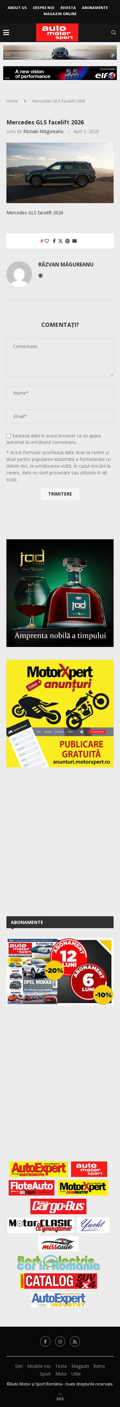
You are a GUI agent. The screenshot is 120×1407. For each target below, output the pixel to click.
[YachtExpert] (93, 1225)
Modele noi (39, 1366)
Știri (19, 1366)
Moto (61, 1374)
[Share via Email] (74, 241)
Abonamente (95, 7)
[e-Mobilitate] (58, 1262)
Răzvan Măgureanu (43, 131)
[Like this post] (46, 241)
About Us (17, 7)
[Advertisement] (60, 840)
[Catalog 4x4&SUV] (58, 1281)
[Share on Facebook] (54, 241)
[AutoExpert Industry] (58, 1299)
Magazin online (60, 13)
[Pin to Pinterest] (67, 241)
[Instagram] (60, 1341)
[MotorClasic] (40, 1225)
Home (12, 101)
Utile (76, 1374)
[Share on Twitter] (60, 241)
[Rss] (75, 1341)
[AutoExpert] (39, 1169)
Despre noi (43, 7)
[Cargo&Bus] (58, 1206)
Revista (68, 7)
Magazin (80, 1366)
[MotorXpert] (83, 1188)
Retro (99, 1366)
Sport (45, 1374)
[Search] (113, 32)
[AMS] (89, 1169)
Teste (61, 1366)
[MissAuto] (58, 1243)
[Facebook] (45, 1341)
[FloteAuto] (31, 1188)
